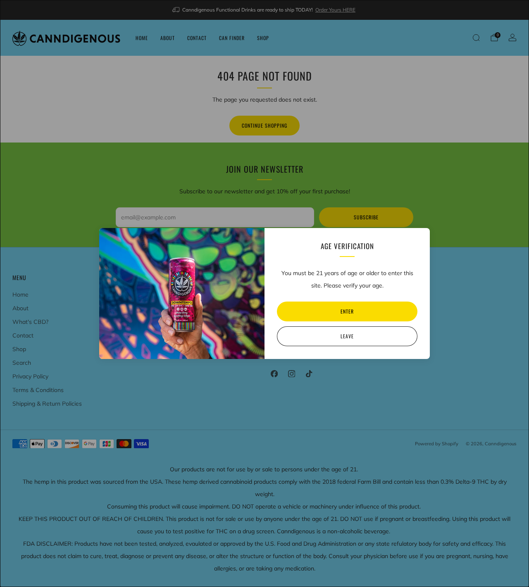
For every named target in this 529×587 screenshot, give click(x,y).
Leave (347, 336)
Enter (347, 311)
